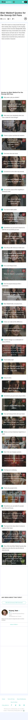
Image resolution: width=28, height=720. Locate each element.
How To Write (14, 702)
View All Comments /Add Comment (14, 602)
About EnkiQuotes (21, 699)
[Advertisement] (14, 55)
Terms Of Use (11, 699)
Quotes (4, 19)
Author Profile (13, 624)
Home (3, 699)
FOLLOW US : (5, 705)
